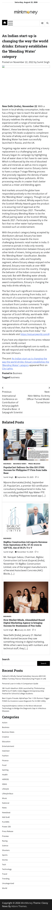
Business (17, 373)
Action (4, 722)
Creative (5, 737)
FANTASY (6, 751)
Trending (5, 878)
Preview (5, 836)
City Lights (7, 368)
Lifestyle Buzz (7, 793)
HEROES (5, 779)
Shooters (6, 850)
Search (6, 659)
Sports (4, 855)
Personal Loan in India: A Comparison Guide (20, 683)
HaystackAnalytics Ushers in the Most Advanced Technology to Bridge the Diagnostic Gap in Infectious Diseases (24, 708)
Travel (4, 874)
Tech (4, 864)
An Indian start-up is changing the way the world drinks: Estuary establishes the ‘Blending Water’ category (25, 362)
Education (6, 741)
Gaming (5, 770)
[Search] (47, 23)
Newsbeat (6, 812)
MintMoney (27, 902)
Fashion (5, 755)
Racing (4, 841)
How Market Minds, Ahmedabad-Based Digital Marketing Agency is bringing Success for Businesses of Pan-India (24, 622)
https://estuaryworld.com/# (35, 334)
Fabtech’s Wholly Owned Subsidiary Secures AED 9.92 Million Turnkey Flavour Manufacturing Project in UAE (24, 677)
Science (5, 845)
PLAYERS (5, 822)
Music (4, 798)
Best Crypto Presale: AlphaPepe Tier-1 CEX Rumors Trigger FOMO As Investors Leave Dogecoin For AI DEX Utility (26, 699)
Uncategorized (8, 883)
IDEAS (4, 784)
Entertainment (8, 746)
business (15, 377)
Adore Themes (19, 906)
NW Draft (6, 817)
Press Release (34, 464)
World (4, 888)
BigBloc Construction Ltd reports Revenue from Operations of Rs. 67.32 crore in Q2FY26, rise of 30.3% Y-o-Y (25, 544)
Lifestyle (5, 789)
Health (5, 774)
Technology (7, 869)
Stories (5, 860)
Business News (19, 464)
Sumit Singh (43, 62)
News (4, 807)
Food (4, 765)
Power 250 (6, 826)
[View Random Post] (42, 23)
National (5, 803)
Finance (5, 760)
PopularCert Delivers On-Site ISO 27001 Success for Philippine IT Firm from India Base (25, 470)
